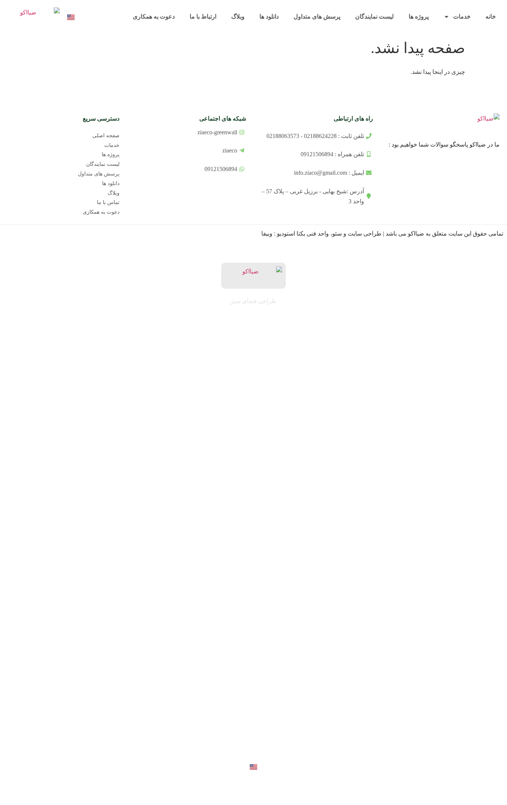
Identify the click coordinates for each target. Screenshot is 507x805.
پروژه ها (419, 16)
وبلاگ (238, 16)
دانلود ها (269, 16)
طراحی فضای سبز (253, 301)
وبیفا (266, 233)
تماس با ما (108, 202)
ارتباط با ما (203, 16)
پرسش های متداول (317, 16)
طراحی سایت (365, 233)
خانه (490, 16)
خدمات (462, 16)
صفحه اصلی (106, 135)
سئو (337, 233)
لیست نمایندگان (374, 16)
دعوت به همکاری (154, 16)
